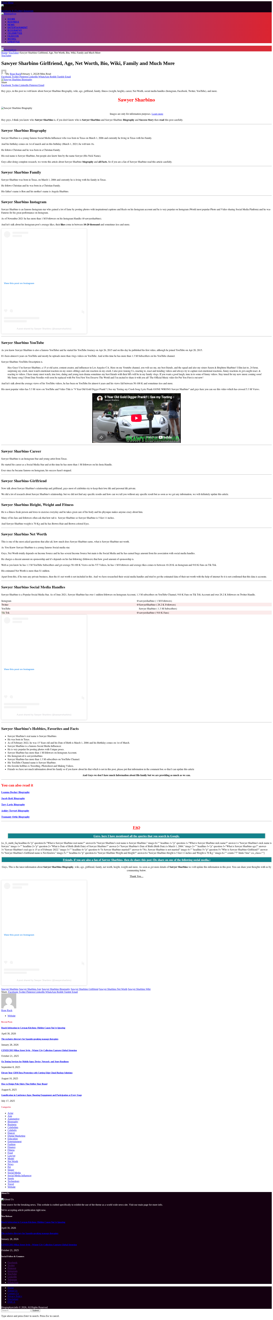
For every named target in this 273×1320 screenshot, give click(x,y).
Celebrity (12, 1130)
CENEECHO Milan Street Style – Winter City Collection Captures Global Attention (39, 1050)
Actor (10, 1113)
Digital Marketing (16, 1135)
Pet (9, 1167)
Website (11, 1187)
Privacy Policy (15, 1296)
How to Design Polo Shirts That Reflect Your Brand (24, 1084)
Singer (11, 1170)
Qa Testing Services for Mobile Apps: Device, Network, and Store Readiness (35, 1061)
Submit (35, 1310)
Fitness (11, 1150)
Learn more (157, 113)
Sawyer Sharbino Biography (56, 989)
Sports (11, 1178)
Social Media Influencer (19, 1175)
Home (11, 19)
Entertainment (18, 28)
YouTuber (6, 55)
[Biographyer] (8, 13)
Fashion (13, 36)
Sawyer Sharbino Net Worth (113, 989)
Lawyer (11, 1155)
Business (13, 22)
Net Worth (13, 1161)
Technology (13, 1181)
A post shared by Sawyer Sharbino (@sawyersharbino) (44, 328)
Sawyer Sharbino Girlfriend (84, 989)
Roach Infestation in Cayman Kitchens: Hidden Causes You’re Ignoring (33, 1028)
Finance (11, 1147)
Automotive (13, 1118)
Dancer (11, 1133)
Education (13, 1138)
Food (10, 1153)
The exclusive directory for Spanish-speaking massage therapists (29, 1039)
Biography (15, 30)
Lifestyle (14, 42)
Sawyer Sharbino (9, 989)
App (10, 1116)
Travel (11, 1184)
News (11, 25)
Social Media (14, 1172)
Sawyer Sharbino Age (30, 989)
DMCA (11, 1302)
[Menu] (2, 47)
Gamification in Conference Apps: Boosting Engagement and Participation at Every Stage (41, 1095)
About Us (12, 1290)
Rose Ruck (15, 74)
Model (12, 39)
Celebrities (15, 33)
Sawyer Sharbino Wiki (139, 989)
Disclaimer (13, 1299)
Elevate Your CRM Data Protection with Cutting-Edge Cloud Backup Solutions (36, 1073)
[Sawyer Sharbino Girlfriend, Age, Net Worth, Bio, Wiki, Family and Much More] (16, 79)
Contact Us (13, 1293)
